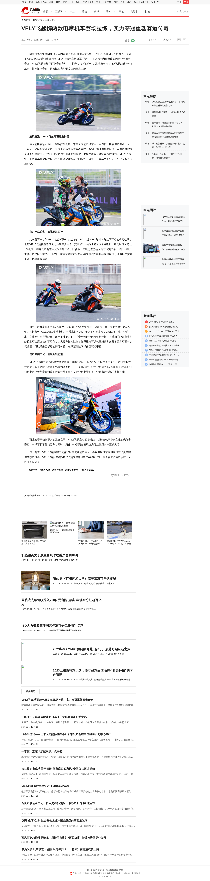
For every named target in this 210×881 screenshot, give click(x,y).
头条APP (155, 2)
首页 (24, 2)
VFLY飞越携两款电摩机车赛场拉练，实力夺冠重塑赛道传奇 (57, 699)
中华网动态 (136, 873)
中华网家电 (30, 10)
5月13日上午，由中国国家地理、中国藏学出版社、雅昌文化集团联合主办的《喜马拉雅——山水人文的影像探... (77, 739)
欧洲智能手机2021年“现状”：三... (164, 364)
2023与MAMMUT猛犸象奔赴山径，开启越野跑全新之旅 (91, 649)
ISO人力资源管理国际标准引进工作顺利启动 (52, 625)
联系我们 (94, 873)
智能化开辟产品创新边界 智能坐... (164, 350)
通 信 (84, 11)
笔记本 (134, 11)
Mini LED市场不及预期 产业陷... (163, 341)
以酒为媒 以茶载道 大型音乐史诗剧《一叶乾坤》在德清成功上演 (60, 849)
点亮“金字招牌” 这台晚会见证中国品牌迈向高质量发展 (54, 820)
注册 (179, 2)
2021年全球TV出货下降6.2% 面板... (165, 331)
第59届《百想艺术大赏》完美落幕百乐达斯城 (84, 578)
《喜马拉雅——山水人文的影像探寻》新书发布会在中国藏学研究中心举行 (66, 734)
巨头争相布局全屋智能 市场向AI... (164, 336)
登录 (186, 2)
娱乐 (78, 2)
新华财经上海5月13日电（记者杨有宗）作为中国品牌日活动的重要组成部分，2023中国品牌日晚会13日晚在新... (78, 826)
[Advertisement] (70, 513)
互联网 (58, 11)
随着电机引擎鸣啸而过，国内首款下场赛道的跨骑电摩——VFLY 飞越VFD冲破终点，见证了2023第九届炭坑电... (78, 705)
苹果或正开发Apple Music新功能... (164, 359)
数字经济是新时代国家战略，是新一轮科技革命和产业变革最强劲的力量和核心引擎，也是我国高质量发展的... (77, 791)
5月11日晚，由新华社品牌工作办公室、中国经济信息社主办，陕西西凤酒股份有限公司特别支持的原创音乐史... (77, 855)
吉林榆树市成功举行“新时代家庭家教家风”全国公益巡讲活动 (58, 768)
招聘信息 (102, 873)
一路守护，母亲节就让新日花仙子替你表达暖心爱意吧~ (54, 716)
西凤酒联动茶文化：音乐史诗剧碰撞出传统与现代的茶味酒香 (58, 803)
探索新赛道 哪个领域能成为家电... (164, 326)
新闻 (31, 2)
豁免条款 (118, 873)
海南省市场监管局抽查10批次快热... (165, 345)
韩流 (129, 2)
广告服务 (86, 873)
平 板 (121, 11)
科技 (58, 2)
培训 (92, 2)
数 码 (96, 11)
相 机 (147, 11)
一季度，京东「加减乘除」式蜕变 (41, 751)
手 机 (108, 11)
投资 (85, 2)
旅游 (65, 2)
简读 (136, 2)
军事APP (144, 2)
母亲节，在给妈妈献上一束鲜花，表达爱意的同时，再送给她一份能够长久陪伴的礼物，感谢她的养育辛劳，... (77, 722)
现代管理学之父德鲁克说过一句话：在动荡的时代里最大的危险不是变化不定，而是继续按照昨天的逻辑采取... (77, 757)
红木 (122, 2)
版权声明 (110, 873)
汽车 (45, 2)
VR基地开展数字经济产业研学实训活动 (45, 786)
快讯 (46, 20)
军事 (38, 2)
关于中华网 (77, 873)
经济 (71, 2)
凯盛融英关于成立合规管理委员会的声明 (49, 555)
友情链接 (127, 873)
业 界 (45, 11)
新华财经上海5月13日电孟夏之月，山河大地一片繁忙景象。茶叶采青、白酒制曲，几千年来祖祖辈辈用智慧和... (77, 808)
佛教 (116, 2)
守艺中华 (107, 2)
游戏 (51, 2)
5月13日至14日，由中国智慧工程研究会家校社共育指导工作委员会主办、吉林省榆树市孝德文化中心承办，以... (78, 774)
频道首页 (37, 20)
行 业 (72, 11)
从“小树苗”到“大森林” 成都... (161, 322)
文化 (98, 2)
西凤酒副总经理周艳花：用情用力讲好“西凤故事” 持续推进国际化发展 (63, 837)
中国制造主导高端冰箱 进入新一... (164, 355)
